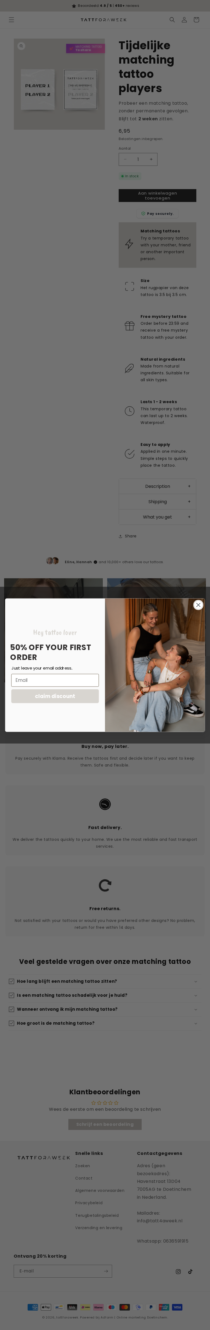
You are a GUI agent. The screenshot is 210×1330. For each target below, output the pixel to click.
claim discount (55, 695)
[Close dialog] (198, 604)
